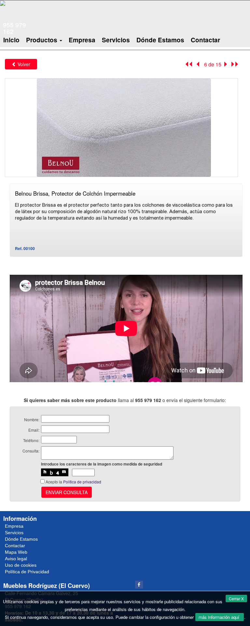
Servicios (116, 39)
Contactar (205, 39)
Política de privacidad (82, 481)
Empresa (82, 39)
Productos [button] (42, 39)
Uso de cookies (20, 565)
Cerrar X (236, 598)
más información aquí (220, 617)
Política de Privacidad (27, 571)
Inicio (11, 39)
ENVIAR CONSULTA (67, 492)
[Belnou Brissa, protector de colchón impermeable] (121, 127)
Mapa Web (16, 552)
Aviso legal (16, 558)
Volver (23, 64)
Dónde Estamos (160, 39)
